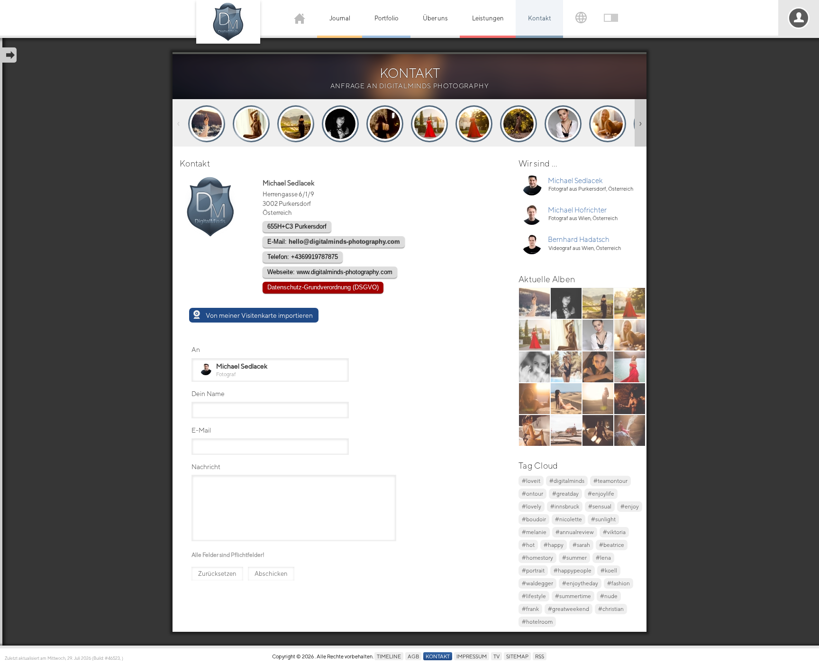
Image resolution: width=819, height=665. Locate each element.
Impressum (471, 656)
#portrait (533, 570)
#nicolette (568, 519)
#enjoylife (601, 493)
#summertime (573, 596)
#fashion (618, 583)
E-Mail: (333, 241)
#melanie (534, 532)
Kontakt (539, 18)
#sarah (581, 544)
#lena (603, 557)
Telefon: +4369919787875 (302, 256)
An (195, 349)
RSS (539, 656)
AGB (413, 656)
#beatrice (611, 544)
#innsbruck (564, 506)
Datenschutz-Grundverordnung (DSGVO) (323, 287)
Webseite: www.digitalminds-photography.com (329, 272)
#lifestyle (534, 596)
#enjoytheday (580, 583)
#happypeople (573, 570)
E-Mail (201, 430)
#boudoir (534, 519)
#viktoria (614, 532)
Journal (339, 18)
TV (496, 656)
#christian (611, 608)
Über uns (435, 18)
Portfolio (386, 18)
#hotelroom (537, 621)
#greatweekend (568, 608)
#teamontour (610, 480)
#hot (528, 544)
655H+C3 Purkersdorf (297, 226)
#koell (609, 570)
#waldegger (537, 583)
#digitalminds (566, 480)
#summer (574, 557)
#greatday (565, 493)
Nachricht (205, 466)
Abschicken (271, 573)
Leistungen (488, 18)
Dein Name (208, 393)
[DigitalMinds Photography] (228, 22)
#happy (554, 544)
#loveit (531, 480)
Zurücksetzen (217, 573)
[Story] (207, 124)
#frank (530, 608)
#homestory (537, 557)
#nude (609, 596)
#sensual (599, 506)
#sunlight (603, 519)
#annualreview (574, 532)
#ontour (532, 493)
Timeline (389, 656)
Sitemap (517, 656)
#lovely (531, 506)
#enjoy (629, 506)
